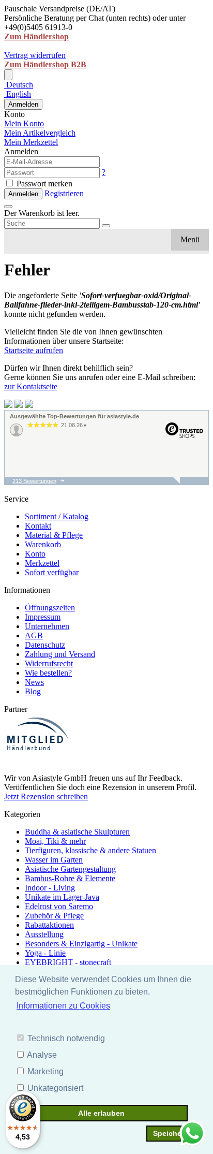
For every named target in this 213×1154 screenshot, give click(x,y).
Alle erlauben (101, 1113)
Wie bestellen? (48, 672)
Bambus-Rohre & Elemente (70, 878)
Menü (190, 239)
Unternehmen (47, 626)
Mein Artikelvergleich (39, 132)
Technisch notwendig (66, 1038)
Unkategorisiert (55, 1088)
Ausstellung (44, 934)
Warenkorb (43, 544)
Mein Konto (24, 123)
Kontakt (38, 525)
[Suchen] (106, 225)
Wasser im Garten (54, 859)
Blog (33, 691)
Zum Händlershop (36, 36)
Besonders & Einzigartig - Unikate (81, 943)
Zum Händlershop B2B (45, 64)
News (34, 682)
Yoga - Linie (45, 952)
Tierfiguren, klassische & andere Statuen (90, 850)
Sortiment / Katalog (56, 516)
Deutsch (18, 84)
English (17, 94)
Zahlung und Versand (60, 654)
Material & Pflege (54, 535)
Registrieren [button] (64, 193)
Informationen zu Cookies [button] (63, 1005)
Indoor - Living (50, 887)
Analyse (42, 1054)
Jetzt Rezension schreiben (46, 796)
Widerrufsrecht (49, 663)
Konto (35, 553)
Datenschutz (45, 644)
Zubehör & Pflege (54, 915)
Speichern (171, 1133)
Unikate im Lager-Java (62, 897)
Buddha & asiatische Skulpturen (77, 831)
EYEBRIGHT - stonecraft (68, 962)
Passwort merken (43, 183)
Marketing (45, 1071)
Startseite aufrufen (33, 350)
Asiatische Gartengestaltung (70, 869)
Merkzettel (42, 563)
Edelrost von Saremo (59, 906)
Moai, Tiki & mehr (55, 841)
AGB (34, 635)
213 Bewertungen (34, 481)
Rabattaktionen (49, 925)
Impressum (42, 616)
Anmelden (23, 104)
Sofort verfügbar (52, 572)
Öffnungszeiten (50, 607)
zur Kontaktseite (30, 386)
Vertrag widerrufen (35, 55)
